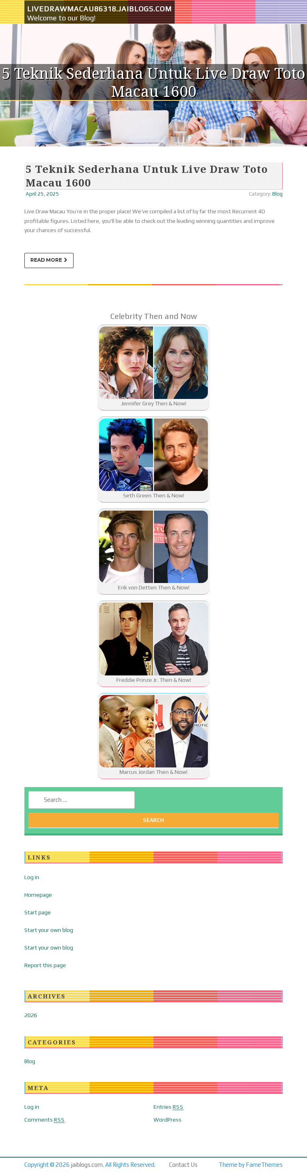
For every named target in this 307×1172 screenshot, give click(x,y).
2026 (30, 1015)
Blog (277, 194)
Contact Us (183, 1164)
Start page (37, 912)
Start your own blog (48, 930)
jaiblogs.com (87, 1164)
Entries (168, 1107)
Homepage (38, 895)
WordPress (167, 1119)
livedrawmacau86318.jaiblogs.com (99, 8)
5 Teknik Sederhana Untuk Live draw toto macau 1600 (147, 176)
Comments (44, 1119)
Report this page (45, 965)
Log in (31, 877)
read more (46, 260)
